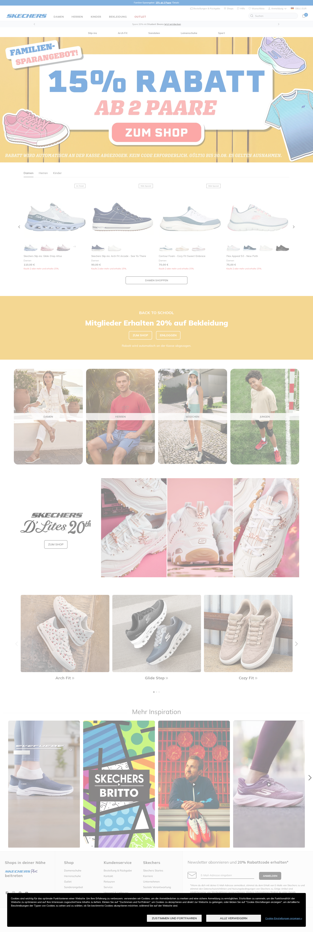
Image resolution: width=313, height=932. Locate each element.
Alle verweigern (233, 918)
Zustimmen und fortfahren (174, 918)
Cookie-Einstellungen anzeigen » (283, 918)
